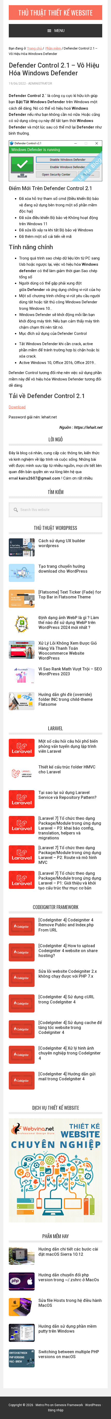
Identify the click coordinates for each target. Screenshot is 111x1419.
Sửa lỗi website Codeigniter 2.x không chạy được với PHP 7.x (67, 974)
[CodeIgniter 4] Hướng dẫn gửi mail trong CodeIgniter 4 (67, 1076)
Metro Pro (42, 1405)
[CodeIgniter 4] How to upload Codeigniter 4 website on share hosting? (68, 950)
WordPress (93, 1405)
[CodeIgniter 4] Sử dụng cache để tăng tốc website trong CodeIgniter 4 (70, 1027)
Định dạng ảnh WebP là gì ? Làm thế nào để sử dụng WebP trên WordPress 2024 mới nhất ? (68, 622)
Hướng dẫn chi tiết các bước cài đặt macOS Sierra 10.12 (68, 1251)
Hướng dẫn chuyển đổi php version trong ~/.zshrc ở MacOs (68, 1277)
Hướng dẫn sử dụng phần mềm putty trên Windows (67, 1329)
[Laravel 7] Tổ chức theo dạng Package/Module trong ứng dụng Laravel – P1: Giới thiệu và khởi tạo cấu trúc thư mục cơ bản (69, 881)
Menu (59, 30)
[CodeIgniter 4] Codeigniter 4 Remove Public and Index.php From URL (66, 925)
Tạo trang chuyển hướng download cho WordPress (63, 569)
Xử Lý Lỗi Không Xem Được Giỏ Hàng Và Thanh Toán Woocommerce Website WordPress (67, 651)
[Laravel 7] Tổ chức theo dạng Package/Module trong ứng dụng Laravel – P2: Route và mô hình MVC (69, 855)
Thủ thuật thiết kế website (55, 12)
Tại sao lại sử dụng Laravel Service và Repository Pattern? (67, 795)
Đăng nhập (55, 1410)
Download (17, 407)
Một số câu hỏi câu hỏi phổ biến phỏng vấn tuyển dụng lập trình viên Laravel (68, 746)
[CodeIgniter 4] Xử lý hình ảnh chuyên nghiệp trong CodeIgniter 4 (69, 1053)
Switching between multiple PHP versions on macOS (68, 1354)
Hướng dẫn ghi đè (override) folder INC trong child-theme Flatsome (65, 699)
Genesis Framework (68, 1405)
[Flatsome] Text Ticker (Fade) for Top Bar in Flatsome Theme (69, 594)
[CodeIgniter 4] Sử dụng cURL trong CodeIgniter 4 (66, 999)
